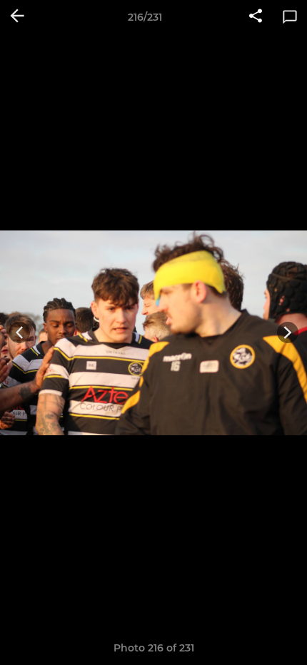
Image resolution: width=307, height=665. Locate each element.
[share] (255, 17)
